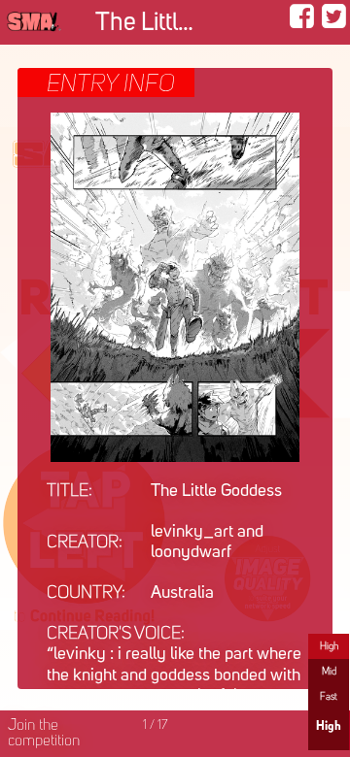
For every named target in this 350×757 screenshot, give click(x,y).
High (329, 646)
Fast (328, 697)
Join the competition (44, 733)
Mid (329, 671)
